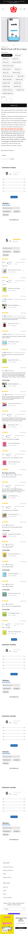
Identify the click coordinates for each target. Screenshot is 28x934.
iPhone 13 (5, 62)
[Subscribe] (23, 909)
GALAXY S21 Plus (8, 90)
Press (4, 894)
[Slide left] (10, 45)
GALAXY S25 (19, 79)
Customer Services (8, 867)
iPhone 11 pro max (8, 76)
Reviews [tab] (6, 203)
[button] (3, 9)
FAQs (4, 874)
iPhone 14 (15, 58)
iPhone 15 (5, 58)
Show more (14, 639)
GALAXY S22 (6, 86)
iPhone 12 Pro (7, 69)
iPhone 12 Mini (17, 62)
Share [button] (4, 155)
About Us (5, 887)
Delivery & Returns (8, 870)
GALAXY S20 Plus (8, 93)
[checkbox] (5, 214)
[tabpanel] (14, 222)
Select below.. (7, 55)
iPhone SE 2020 (7, 79)
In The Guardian (7, 897)
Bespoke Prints (7, 877)
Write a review (14, 197)
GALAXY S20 (20, 90)
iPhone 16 (18, 55)
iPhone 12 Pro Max (8, 65)
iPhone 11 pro (16, 72)
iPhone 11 (5, 72)
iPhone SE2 (20, 76)
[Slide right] (17, 45)
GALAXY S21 (17, 86)
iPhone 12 (17, 69)
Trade (4, 890)
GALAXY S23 (17, 83)
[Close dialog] (27, 915)
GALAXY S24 (6, 83)
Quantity (3, 96)
